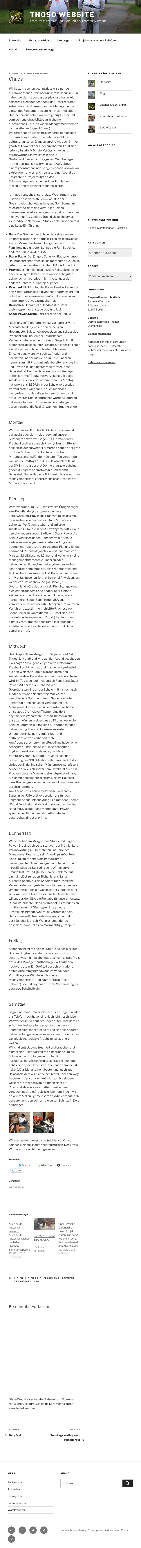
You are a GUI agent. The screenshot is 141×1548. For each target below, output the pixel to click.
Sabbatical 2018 (26, 1281)
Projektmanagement (59, 1278)
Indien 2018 (33, 1278)
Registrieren (15, 1482)
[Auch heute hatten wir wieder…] (21, 1238)
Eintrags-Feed (16, 1496)
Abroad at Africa (38, 40)
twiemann (40, 73)
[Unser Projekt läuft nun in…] (70, 1236)
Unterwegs (62, 40)
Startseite (15, 40)
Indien (18, 1278)
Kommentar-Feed (18, 1503)
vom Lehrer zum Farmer (114, 116)
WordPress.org (16, 1509)
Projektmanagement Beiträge (97, 40)
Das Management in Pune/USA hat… (44, 1239)
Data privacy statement (101, 362)
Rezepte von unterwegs (40, 49)
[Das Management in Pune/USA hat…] (44, 1224)
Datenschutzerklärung (113, 104)
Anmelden (14, 1489)
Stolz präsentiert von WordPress (109, 1530)
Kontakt (14, 49)
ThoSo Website (62, 14)
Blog (102, 93)
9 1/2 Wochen (108, 127)
